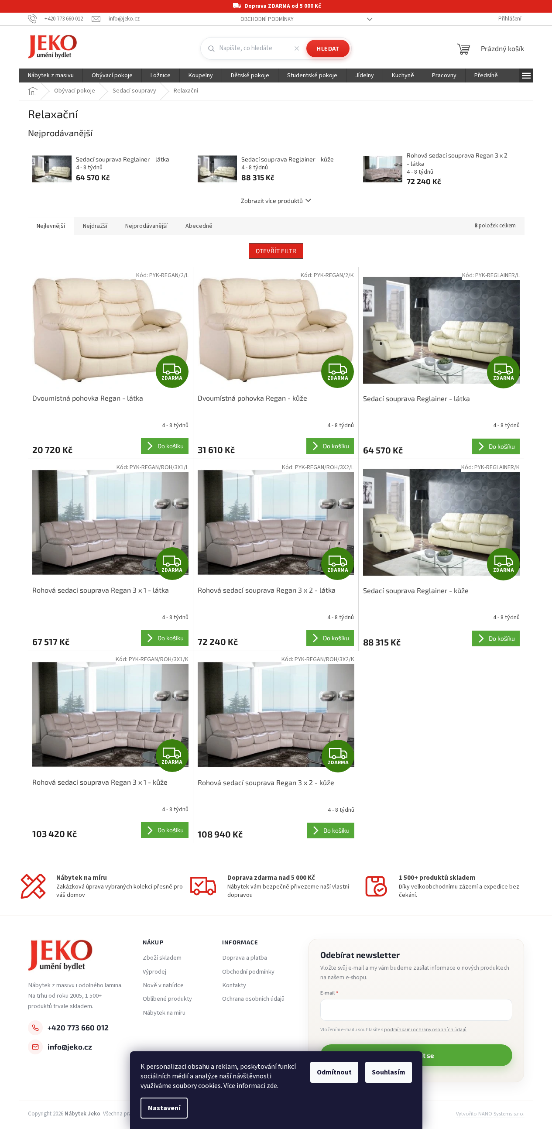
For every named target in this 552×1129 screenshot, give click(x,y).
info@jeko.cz (70, 1046)
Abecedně (199, 226)
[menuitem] (50, 75)
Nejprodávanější (146, 226)
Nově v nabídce (163, 985)
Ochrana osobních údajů (253, 999)
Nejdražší (95, 226)
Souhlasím (388, 1072)
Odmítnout (334, 1072)
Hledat (328, 48)
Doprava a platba (244, 958)
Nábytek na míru (164, 1013)
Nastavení (164, 1108)
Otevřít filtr (276, 250)
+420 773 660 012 (78, 1027)
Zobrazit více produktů (272, 200)
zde (272, 1086)
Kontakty (234, 985)
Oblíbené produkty (167, 999)
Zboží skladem (162, 958)
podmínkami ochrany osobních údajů (425, 1029)
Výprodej (154, 972)
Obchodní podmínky (267, 19)
